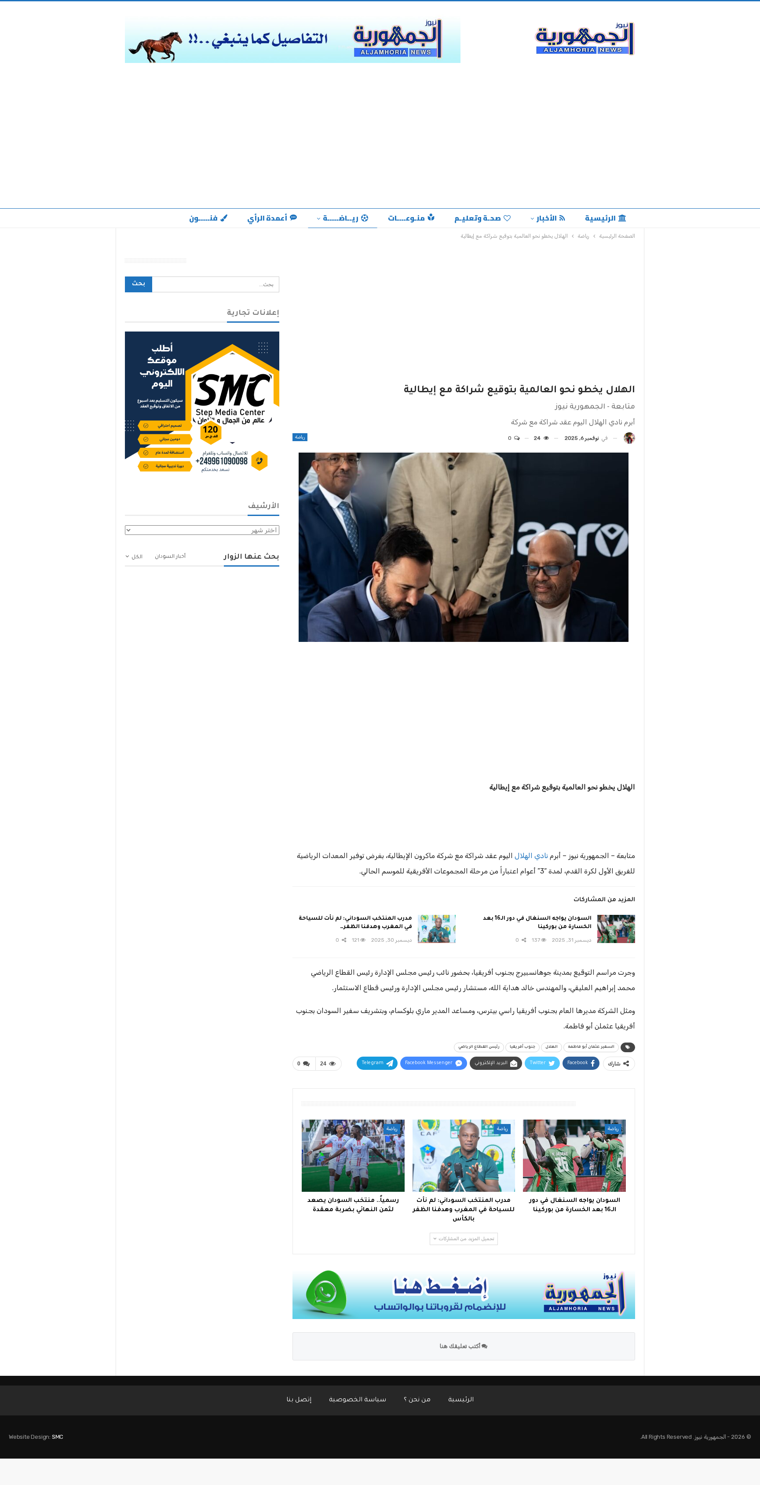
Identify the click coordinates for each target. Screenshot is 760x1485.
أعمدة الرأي (267, 218)
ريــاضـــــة (340, 218)
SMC (57, 1436)
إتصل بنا (298, 1400)
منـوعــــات (406, 218)
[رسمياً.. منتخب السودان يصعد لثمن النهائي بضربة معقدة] (353, 1156)
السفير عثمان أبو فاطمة (591, 1047)
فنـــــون (203, 218)
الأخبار (547, 218)
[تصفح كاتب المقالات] (629, 438)
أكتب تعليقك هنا (461, 1346)
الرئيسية (600, 218)
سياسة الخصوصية (357, 1400)
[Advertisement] (380, 133)
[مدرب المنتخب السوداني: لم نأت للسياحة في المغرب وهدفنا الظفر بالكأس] (437, 929)
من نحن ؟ (417, 1400)
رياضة (300, 437)
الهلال (551, 1047)
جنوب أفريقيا (522, 1047)
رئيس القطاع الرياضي (479, 1047)
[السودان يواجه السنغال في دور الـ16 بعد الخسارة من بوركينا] (616, 929)
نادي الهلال (531, 855)
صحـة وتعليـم (477, 218)
